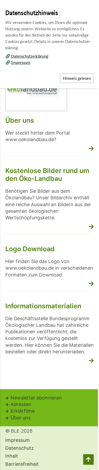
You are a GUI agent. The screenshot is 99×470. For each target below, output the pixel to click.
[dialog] (49, 235)
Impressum (20, 62)
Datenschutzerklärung (29, 56)
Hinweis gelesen (77, 78)
